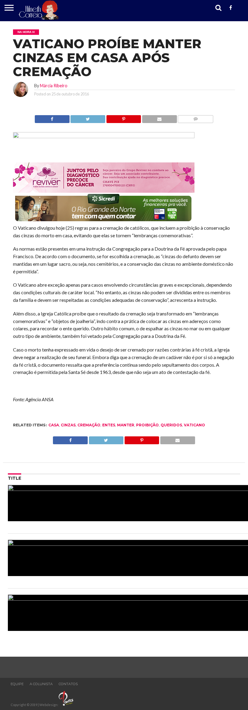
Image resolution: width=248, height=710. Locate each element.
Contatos (68, 684)
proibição (147, 425)
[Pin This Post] (123, 117)
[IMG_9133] (103, 136)
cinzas (68, 425)
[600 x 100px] (103, 222)
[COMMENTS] (195, 117)
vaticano (194, 425)
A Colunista (41, 684)
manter (125, 425)
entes (108, 425)
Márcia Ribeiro (53, 85)
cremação (88, 425)
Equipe (17, 684)
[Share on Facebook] (52, 117)
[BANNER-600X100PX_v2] (103, 191)
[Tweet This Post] (87, 117)
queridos (171, 425)
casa (53, 425)
